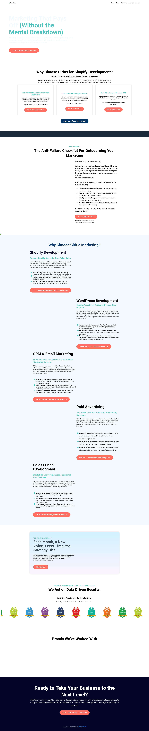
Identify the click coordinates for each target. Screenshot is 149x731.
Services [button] (123, 2)
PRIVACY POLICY (82, 726)
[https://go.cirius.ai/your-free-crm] (74, 233)
